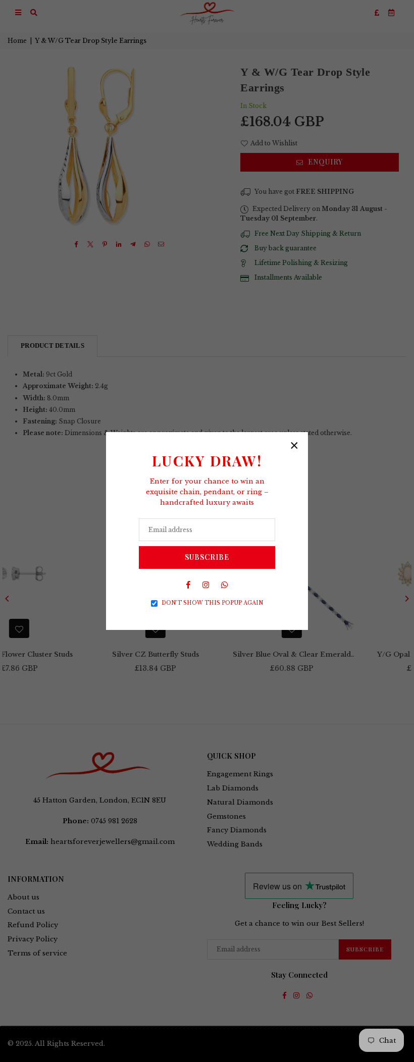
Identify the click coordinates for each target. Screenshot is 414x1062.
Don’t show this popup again (212, 603)
